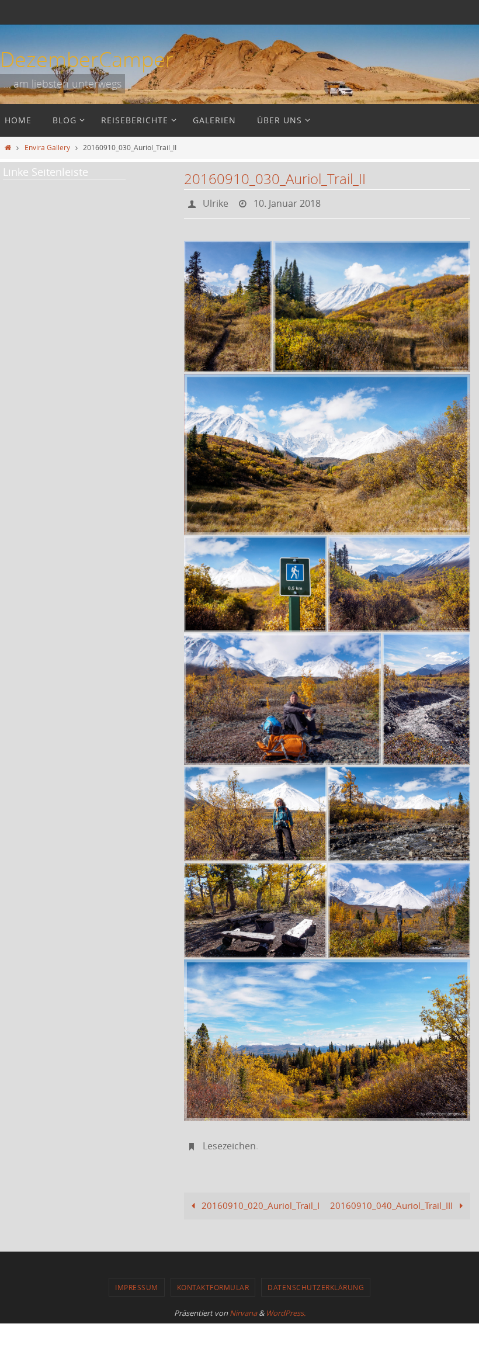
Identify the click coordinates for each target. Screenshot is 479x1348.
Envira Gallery (47, 147)
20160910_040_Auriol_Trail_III (392, 1199)
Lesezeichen (229, 1141)
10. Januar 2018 (287, 202)
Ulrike (215, 202)
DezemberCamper (86, 59)
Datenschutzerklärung (316, 1280)
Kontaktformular (213, 1280)
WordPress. (286, 1306)
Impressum (136, 1280)
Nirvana (243, 1306)
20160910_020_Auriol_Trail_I (259, 1199)
